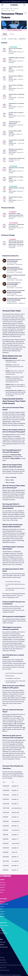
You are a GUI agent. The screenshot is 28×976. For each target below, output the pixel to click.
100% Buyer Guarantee (16, 1)
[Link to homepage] (14, 5)
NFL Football (13, 8)
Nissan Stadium (15, 458)
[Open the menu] (2, 5)
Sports (7, 8)
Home (2, 8)
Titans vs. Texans (10, 482)
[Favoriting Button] (25, 13)
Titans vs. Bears (10, 480)
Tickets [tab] (5, 34)
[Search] (24, 4)
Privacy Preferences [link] (4, 970)
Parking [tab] (12, 34)
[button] (4, 39)
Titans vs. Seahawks (11, 477)
